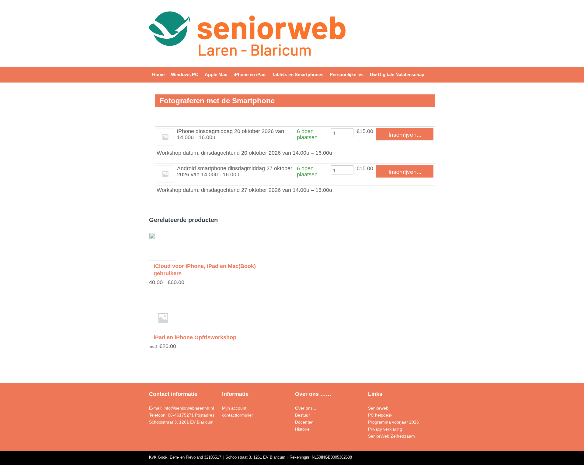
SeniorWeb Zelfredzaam (391, 436)
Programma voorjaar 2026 (393, 422)
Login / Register (412, 17)
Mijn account (234, 408)
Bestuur (302, 415)
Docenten (304, 422)
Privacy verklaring (385, 429)
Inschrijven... (404, 134)
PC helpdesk (380, 415)
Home (158, 74)
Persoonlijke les (346, 74)
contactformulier (237, 415)
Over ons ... (306, 408)
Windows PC (184, 74)
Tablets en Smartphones (297, 74)
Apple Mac (216, 74)
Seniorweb (378, 408)
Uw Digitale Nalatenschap (397, 74)
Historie (302, 429)
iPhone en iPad (250, 74)
